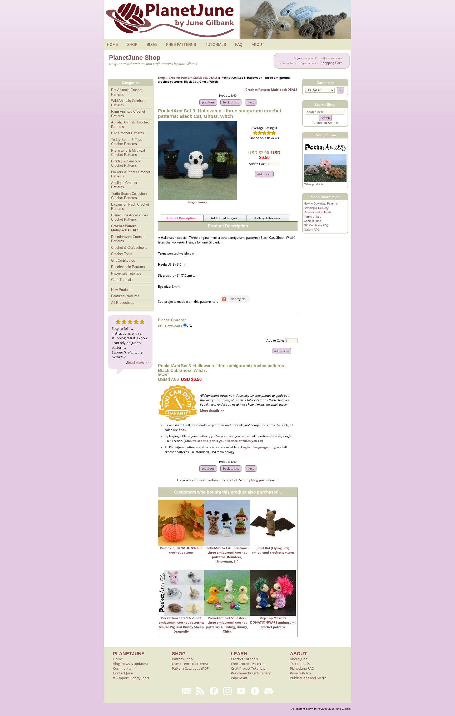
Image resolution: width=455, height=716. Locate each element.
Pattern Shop (182, 659)
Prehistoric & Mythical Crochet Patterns (128, 152)
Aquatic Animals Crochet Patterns (130, 124)
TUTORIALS (215, 44)
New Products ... (124, 290)
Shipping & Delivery (316, 208)
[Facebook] (214, 691)
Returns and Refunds (317, 212)
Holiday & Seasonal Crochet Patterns (126, 163)
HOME (112, 44)
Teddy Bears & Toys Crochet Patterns (126, 142)
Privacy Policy (300, 673)
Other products (313, 184)
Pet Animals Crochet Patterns (126, 92)
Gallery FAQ (312, 229)
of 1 (189, 326)
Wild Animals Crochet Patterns (127, 103)
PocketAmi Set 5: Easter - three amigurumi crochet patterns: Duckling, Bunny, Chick (227, 625)
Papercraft (239, 677)
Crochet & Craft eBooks (129, 248)
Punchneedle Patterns (128, 267)
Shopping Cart (331, 63)
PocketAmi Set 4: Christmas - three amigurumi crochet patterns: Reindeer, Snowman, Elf (227, 555)
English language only (258, 447)
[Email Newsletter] (186, 691)
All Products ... (122, 303)
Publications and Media (308, 677)
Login (298, 58)
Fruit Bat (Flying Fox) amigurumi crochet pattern (272, 550)
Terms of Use (312, 216)
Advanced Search (325, 123)
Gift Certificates (123, 260)
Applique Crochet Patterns (124, 185)
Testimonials (300, 663)
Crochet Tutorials (244, 659)
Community (122, 668)
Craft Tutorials (122, 280)
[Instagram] (227, 691)
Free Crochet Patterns (248, 663)
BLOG (152, 44)
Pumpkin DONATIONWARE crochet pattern (181, 550)
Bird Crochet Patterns (127, 133)
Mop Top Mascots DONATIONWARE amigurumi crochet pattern (273, 622)
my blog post (255, 480)
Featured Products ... (127, 296)
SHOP (132, 44)
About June (298, 659)
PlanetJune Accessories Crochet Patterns (129, 217)
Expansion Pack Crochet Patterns (130, 206)
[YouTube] (241, 691)
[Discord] (268, 691)
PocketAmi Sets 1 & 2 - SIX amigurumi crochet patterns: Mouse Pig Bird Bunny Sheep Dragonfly (181, 625)
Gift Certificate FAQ (316, 225)
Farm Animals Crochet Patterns (128, 114)
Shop (161, 77)
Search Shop (324, 104)
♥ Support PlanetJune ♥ (131, 677)
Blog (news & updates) (130, 663)
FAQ (239, 44)
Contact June (312, 220)
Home (118, 659)
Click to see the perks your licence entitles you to (223, 441)
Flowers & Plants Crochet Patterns (130, 174)
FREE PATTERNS (181, 44)
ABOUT (258, 44)
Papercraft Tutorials (126, 273)
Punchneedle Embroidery (251, 673)
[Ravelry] (255, 691)
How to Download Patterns (321, 203)
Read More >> (138, 362)
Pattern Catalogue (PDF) (191, 668)
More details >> (212, 410)
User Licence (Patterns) (190, 663)
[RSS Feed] (200, 691)
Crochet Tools (121, 254)
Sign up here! (309, 63)
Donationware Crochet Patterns (128, 239)
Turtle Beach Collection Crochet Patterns (129, 196)
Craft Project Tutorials (248, 668)
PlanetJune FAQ (302, 668)
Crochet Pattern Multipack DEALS (193, 77)
